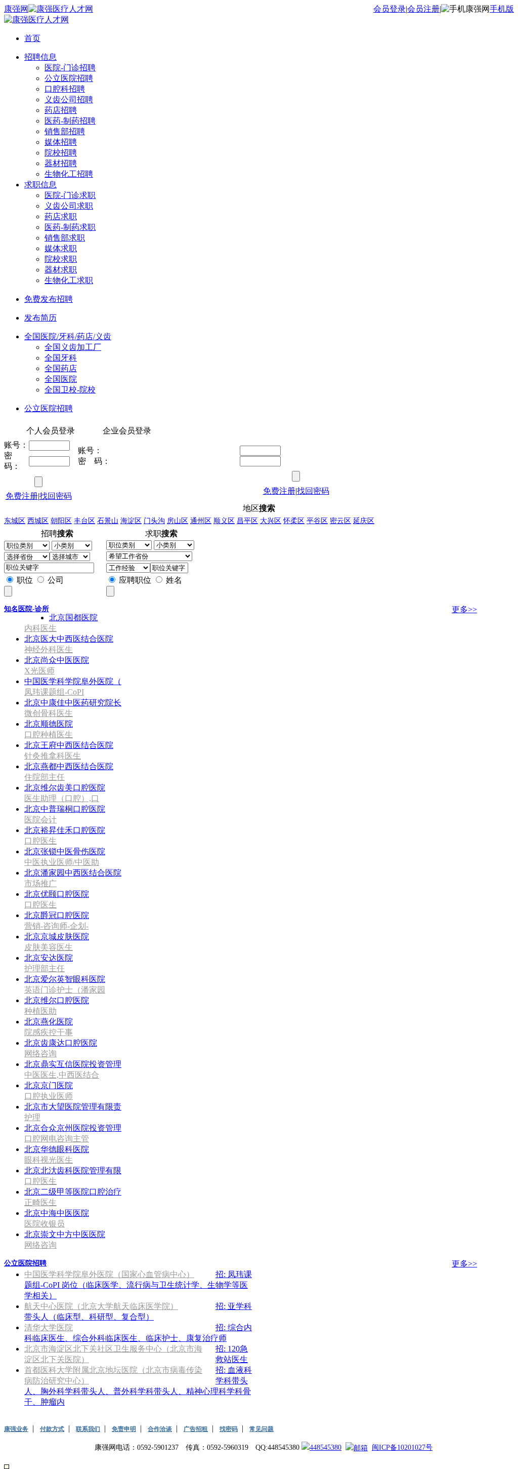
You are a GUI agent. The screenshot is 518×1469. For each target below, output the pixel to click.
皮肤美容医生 (48, 947)
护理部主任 (44, 968)
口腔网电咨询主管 (56, 1138)
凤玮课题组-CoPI (54, 692)
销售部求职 (65, 237)
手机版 (502, 9)
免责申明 (124, 1429)
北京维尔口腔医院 (56, 1000)
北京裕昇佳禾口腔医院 (64, 830)
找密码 (229, 1429)
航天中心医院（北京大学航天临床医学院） (101, 1306)
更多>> (464, 609)
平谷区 (317, 521)
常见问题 (261, 1429)
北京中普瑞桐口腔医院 (64, 809)
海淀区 (131, 521)
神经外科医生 (48, 649)
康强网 (16, 9)
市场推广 (40, 883)
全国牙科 (61, 357)
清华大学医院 (48, 1327)
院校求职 (61, 259)
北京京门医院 (48, 1085)
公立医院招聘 (69, 78)
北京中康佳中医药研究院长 (72, 702)
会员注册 (423, 9)
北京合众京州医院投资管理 (72, 1128)
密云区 (340, 521)
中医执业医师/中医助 (61, 862)
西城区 (38, 521)
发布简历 (40, 317)
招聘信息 (40, 57)
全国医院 (61, 379)
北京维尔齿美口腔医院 (64, 787)
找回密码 (55, 496)
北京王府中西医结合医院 (68, 745)
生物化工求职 (69, 280)
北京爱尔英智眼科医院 (64, 979)
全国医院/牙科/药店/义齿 (67, 336)
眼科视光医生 (48, 1160)
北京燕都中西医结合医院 (68, 766)
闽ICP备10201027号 (402, 1447)
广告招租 (196, 1429)
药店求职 (61, 216)
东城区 (14, 521)
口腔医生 (40, 841)
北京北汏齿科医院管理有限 (72, 1170)
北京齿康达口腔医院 (60, 1043)
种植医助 (40, 1011)
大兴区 (270, 521)
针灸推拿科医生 (52, 755)
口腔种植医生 (48, 734)
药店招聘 (61, 110)
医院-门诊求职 (70, 195)
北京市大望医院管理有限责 (72, 1106)
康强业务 (16, 1429)
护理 (32, 1117)
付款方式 (52, 1429)
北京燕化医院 (48, 1021)
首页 (32, 38)
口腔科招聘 (65, 89)
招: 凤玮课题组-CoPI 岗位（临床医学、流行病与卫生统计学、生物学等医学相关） (138, 1285)
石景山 (107, 521)
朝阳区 (61, 521)
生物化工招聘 (69, 174)
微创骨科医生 (48, 713)
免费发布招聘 (48, 299)
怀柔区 (294, 521)
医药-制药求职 (70, 227)
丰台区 (84, 521)
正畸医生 (40, 1202)
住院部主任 (44, 777)
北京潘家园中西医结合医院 (72, 872)
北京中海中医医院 (56, 1213)
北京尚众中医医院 (56, 660)
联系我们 (88, 1429)
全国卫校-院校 (70, 389)
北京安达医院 (48, 958)
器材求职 (61, 269)
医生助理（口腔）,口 (61, 798)
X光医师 (39, 670)
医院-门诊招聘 (70, 67)
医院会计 (40, 819)
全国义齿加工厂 (73, 347)
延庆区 (363, 521)
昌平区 (247, 521)
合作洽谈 (160, 1429)
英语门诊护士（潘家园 (64, 989)
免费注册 (22, 496)
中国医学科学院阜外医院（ (72, 681)
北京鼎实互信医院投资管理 (72, 1064)
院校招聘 (61, 152)
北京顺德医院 (48, 724)
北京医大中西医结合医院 (68, 638)
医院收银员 (44, 1223)
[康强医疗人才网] (60, 9)
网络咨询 (40, 1053)
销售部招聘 (65, 131)
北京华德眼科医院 (56, 1149)
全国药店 (61, 368)
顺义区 (224, 521)
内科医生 (40, 628)
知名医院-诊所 (26, 609)
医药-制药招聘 (70, 120)
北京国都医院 (73, 617)
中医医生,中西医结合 (61, 1074)
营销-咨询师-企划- (56, 926)
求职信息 (40, 184)
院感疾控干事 (48, 1032)
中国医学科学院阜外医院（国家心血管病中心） (109, 1274)
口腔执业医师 (48, 1096)
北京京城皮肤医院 (56, 936)
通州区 (200, 521)
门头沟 (154, 521)
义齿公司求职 (69, 206)
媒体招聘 (61, 142)
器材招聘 (61, 163)
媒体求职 (61, 248)
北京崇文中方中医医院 (64, 1234)
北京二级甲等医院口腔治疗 (72, 1191)
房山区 (177, 521)
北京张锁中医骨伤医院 (64, 851)
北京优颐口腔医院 (56, 894)
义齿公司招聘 (69, 99)
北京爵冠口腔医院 (56, 915)
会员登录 (389, 9)
